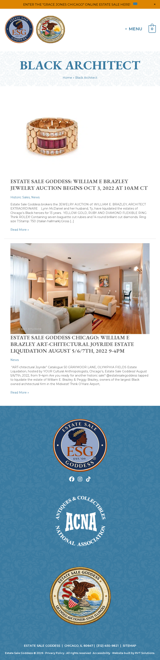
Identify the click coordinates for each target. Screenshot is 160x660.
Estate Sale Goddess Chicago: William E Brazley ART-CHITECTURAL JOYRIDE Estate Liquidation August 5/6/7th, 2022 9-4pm (72, 344)
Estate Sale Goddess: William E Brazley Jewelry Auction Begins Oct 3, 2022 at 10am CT (79, 184)
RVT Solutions (144, 653)
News (35, 197)
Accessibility (101, 653)
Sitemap (129, 646)
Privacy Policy (54, 653)
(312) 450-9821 (107, 646)
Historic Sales (20, 197)
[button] (71, 479)
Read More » (19, 230)
